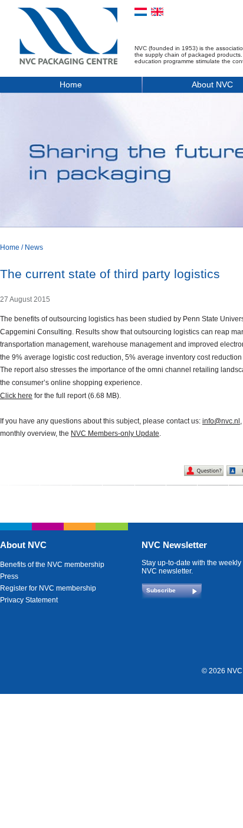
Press (9, 576)
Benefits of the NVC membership (52, 564)
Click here (16, 396)
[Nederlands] (140, 12)
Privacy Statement (29, 600)
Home (71, 84)
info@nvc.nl (221, 421)
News (34, 247)
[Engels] (157, 12)
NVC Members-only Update (115, 433)
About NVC (23, 545)
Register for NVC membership (48, 588)
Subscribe (161, 590)
